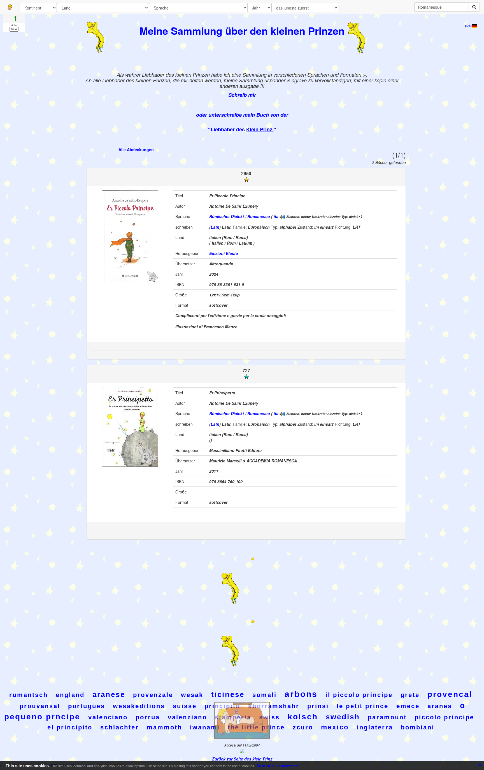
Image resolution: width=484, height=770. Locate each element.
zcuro (303, 727)
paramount (387, 717)
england (70, 694)
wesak (192, 694)
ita (276, 216)
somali (264, 694)
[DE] (468, 25)
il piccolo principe (359, 694)
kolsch (303, 716)
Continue (265, 765)
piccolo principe (444, 717)
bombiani (417, 727)
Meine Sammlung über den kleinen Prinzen (242, 30)
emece (408, 706)
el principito (69, 727)
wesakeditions (139, 706)
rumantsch (28, 694)
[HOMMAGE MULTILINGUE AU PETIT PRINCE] (282, 216)
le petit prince (362, 706)
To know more (288, 765)
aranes (439, 706)
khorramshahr (273, 706)
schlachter (119, 727)
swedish (343, 717)
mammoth (164, 727)
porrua (148, 717)
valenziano (187, 717)
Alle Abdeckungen (136, 149)
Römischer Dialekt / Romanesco (239, 216)
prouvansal (40, 706)
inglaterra (375, 727)
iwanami (205, 727)
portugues (86, 706)
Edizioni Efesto (223, 253)
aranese (108, 694)
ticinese (228, 694)
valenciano (108, 717)
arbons (301, 694)
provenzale (153, 694)
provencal (450, 694)
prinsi (318, 706)
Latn (215, 227)
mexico (335, 727)
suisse (185, 706)
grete (410, 694)
